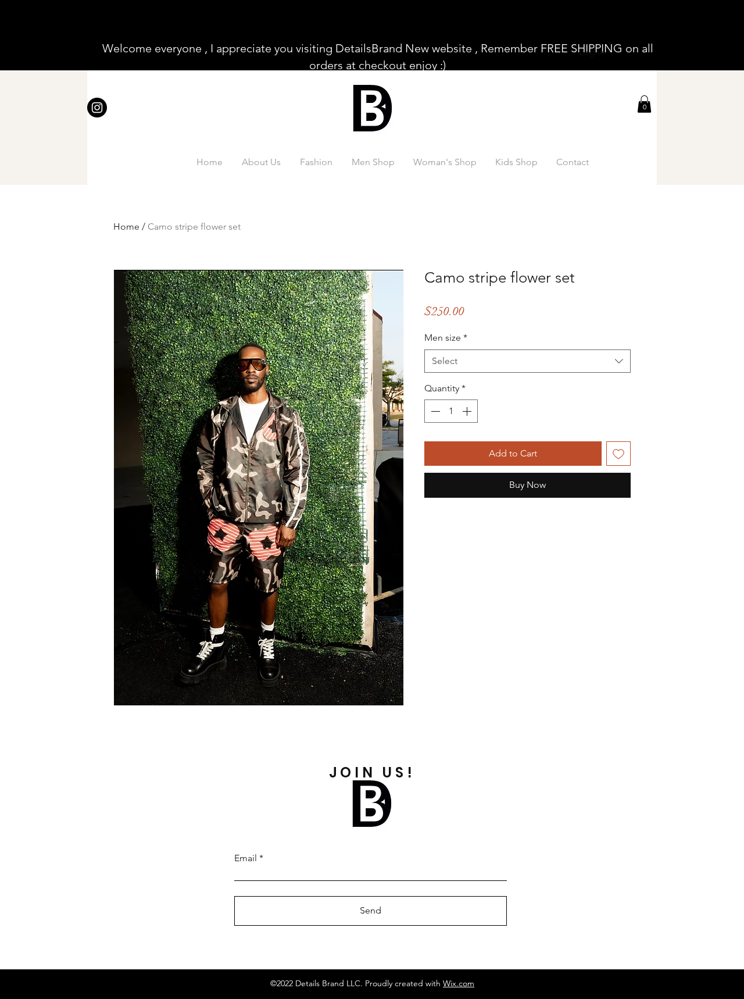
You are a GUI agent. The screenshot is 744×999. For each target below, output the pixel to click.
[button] (644, 104)
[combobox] (527, 361)
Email (245, 858)
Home (126, 226)
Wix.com (458, 983)
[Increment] (468, 411)
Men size (445, 337)
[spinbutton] (451, 411)
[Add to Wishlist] (618, 453)
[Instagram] (97, 107)
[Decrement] (434, 411)
